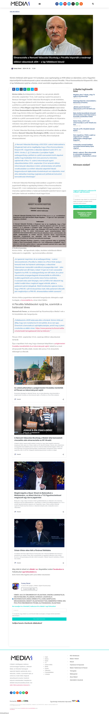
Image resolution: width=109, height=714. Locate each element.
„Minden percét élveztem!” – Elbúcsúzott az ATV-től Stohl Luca (84, 108)
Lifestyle (47, 674)
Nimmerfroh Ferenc (55, 601)
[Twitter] (61, 4)
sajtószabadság (45, 603)
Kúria (44, 599)
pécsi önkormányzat (25, 603)
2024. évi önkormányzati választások (33, 595)
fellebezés (31, 597)
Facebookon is (58, 569)
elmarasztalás (58, 595)
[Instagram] (73, 4)
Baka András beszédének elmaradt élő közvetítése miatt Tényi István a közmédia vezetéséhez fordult (84, 114)
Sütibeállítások (12, 709)
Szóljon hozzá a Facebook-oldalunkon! (27, 623)
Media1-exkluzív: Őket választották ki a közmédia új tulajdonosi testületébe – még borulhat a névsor (84, 154)
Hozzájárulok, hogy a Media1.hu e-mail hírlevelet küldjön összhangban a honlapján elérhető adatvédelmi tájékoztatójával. (84, 201)
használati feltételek (31, 708)
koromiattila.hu (27, 300)
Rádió (46, 661)
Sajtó (46, 657)
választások (56, 603)
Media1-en (34, 569)
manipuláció (50, 599)
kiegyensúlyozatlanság (22, 599)
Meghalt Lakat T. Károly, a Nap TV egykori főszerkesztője (84, 95)
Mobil (46, 666)
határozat (38, 597)
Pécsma (35, 603)
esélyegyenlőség (20, 597)
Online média (15, 12)
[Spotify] (77, 4)
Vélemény (47, 670)
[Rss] (81, 4)
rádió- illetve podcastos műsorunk (19, 685)
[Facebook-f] (57, 4)
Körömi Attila (36, 599)
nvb (64, 601)
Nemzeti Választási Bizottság (37, 601)
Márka (47, 659)
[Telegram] (69, 4)
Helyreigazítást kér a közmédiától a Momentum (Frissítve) (84, 101)
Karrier (47, 668)
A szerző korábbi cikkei (29, 589)
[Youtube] (65, 4)
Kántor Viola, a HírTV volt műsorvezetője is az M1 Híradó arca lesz (84, 122)
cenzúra (50, 595)
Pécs (15, 603)
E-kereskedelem (49, 672)
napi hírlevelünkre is (29, 572)
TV (46, 662)
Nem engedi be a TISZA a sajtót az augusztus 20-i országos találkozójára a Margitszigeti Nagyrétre (84, 137)
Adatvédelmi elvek (24, 708)
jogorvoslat (47, 597)
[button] (39, 4)
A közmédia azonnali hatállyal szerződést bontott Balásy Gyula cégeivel (83, 146)
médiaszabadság (20, 601)
